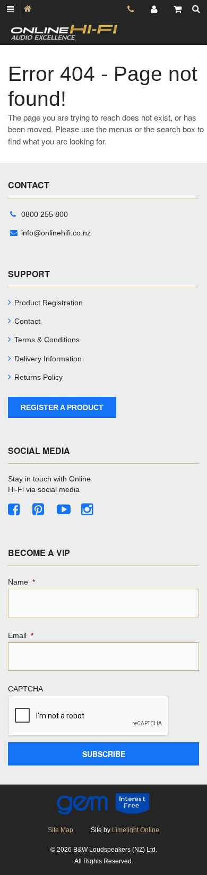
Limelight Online (135, 830)
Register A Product (62, 407)
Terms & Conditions (47, 339)
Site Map (60, 830)
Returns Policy (38, 377)
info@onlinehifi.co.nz (56, 233)
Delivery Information (48, 358)
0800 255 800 (44, 214)
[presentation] (88, 716)
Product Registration (48, 302)
